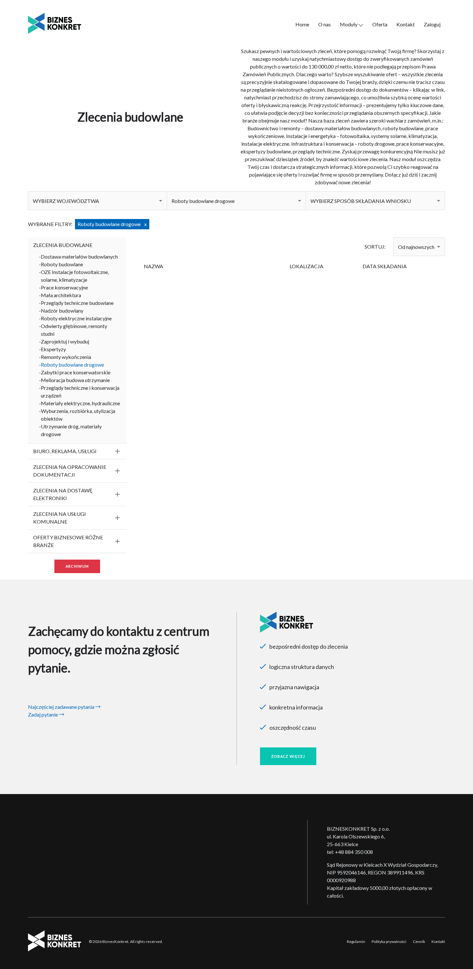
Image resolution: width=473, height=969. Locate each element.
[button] (97, 201)
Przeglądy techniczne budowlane (77, 303)
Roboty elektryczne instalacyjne (76, 318)
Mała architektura (61, 295)
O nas (324, 24)
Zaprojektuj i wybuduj (65, 341)
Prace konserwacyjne (64, 287)
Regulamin (356, 941)
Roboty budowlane (62, 264)
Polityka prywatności (389, 941)
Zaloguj (432, 24)
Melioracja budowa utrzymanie (75, 380)
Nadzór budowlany (62, 310)
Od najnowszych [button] (416, 247)
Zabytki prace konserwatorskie (75, 372)
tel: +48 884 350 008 (350, 852)
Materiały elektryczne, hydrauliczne (80, 403)
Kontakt (405, 24)
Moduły (349, 24)
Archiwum (77, 566)
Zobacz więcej (288, 756)
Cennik (419, 941)
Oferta (379, 24)
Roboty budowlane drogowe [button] (203, 201)
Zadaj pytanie (43, 714)
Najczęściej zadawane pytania (61, 707)
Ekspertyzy (53, 349)
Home (302, 24)
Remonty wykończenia (66, 357)
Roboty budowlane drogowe (72, 364)
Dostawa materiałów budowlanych (79, 256)
